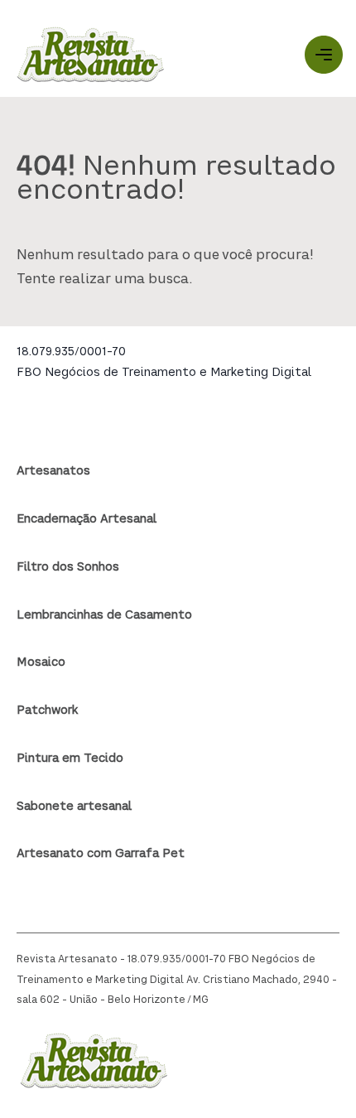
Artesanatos (53, 471)
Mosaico (41, 662)
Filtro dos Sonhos (68, 567)
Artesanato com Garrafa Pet (101, 854)
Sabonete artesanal (74, 806)
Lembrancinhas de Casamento (104, 615)
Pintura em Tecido (70, 758)
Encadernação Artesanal (86, 519)
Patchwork (47, 710)
